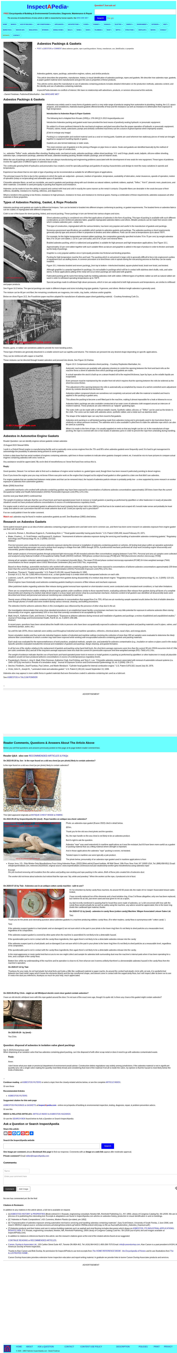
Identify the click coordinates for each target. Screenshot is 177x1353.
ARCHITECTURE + (74, 24)
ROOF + (109, 30)
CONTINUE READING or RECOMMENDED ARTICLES (32, 1240)
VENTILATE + (142, 30)
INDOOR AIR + (20, 30)
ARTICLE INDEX (113, 1082)
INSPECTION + (7, 30)
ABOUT (29, 1347)
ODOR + (88, 30)
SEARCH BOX (19, 1119)
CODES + (86, 24)
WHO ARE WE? (82, 18)
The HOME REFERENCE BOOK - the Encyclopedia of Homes (119, 1251)
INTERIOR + (45, 30)
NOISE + (79, 30)
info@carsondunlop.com (129, 1244)
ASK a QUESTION (46, 1347)
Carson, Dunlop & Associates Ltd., (22, 1244)
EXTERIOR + (155, 24)
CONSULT (163, 30)
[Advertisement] (91, 714)
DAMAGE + (107, 24)
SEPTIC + (118, 30)
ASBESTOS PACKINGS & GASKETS (19, 1105)
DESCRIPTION (123, 1347)
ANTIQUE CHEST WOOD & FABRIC (47, 815)
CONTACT (16, 35)
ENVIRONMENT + (142, 24)
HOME (5, 24)
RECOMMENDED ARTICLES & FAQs (48, 755)
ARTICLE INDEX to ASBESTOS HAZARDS (52, 1114)
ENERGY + (129, 24)
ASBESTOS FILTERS (31, 1082)
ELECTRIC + (119, 24)
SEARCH (13, 24)
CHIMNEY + (96, 24)
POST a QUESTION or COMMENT (49, 48)
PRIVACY (168, 1347)
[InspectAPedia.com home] (7, 1351)
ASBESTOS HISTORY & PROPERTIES (28, 1214)
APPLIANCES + (59, 24)
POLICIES (143, 1347)
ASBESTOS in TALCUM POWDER (22, 677)
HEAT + (165, 24)
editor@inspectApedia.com (37, 1156)
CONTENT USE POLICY (91, 1347)
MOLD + (70, 30)
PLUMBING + (99, 30)
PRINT (157, 1347)
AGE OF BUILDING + (26, 24)
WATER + (153, 30)
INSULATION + (33, 30)
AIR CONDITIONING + (44, 24)
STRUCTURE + (129, 30)
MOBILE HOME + (58, 30)
